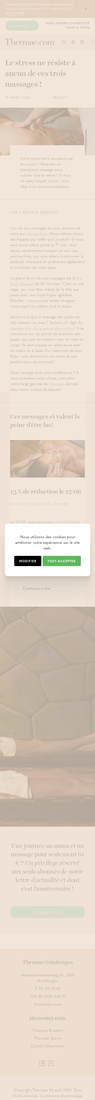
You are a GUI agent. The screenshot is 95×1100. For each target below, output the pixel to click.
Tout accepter (61, 561)
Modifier (27, 561)
